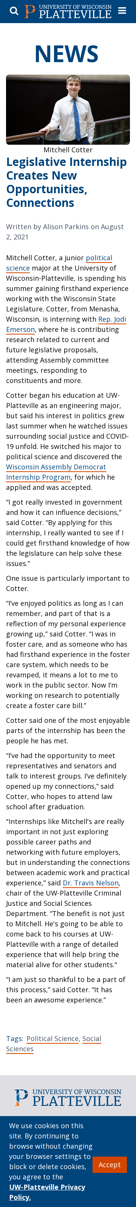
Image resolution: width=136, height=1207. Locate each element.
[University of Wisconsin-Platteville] (68, 12)
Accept (110, 1164)
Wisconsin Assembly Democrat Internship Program (56, 472)
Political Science (52, 1038)
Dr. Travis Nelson (91, 882)
